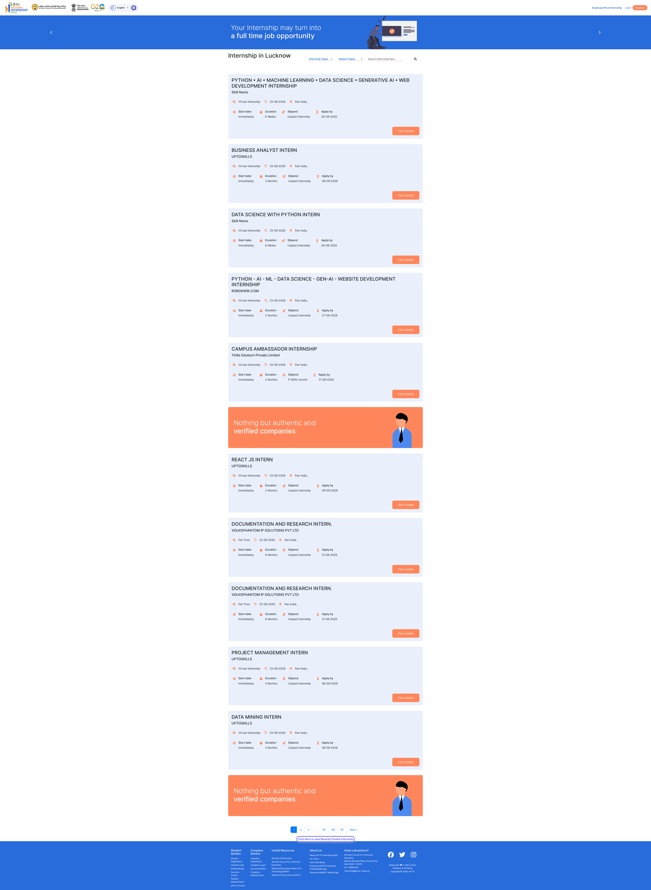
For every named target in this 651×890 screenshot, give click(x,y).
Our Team (314, 858)
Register (640, 7)
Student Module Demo (237, 880)
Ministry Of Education (282, 858)
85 (324, 829)
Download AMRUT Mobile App (324, 872)
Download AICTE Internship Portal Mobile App (323, 867)
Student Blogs (237, 868)
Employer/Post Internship (607, 7)
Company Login (258, 865)
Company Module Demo (257, 873)
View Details (406, 131)
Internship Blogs (317, 862)
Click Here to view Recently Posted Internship (325, 839)
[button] (51, 32)
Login (628, 7)
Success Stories (235, 873)
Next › (354, 829)
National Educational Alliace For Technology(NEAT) (287, 870)
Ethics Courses (238, 885)
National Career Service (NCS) (286, 875)
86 (333, 829)
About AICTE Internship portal (324, 855)
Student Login (237, 865)
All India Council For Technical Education (286, 863)
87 (342, 829)
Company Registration (256, 860)
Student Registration (236, 860)
